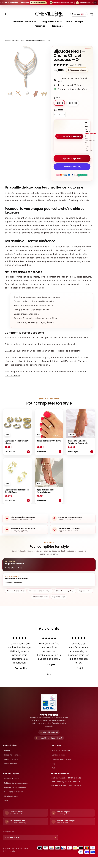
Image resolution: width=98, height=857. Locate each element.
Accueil (8, 40)
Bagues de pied (85, 591)
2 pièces (72, 103)
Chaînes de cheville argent (40, 591)
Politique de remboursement (15, 783)
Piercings (40, 25)
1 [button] (48, 674)
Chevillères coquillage (65, 591)
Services (56, 25)
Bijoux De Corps (74, 21)
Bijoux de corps (58, 597)
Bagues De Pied (51, 21)
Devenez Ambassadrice (61, 759)
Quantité (58, 98)
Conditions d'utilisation (13, 792)
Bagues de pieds (11, 759)
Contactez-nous (58, 755)
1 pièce (59, 103)
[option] (26, 67)
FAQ (53, 768)
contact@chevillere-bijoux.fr (50, 738)
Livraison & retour (11, 779)
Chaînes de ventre (40, 597)
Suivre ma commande (61, 750)
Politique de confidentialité (15, 787)
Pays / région (8, 832)
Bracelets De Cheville (24, 21)
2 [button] (50, 674)
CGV (6, 800)
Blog (54, 764)
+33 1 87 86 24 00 (50, 732)
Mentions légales (11, 796)
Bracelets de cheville (12, 755)
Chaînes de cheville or (16, 591)
